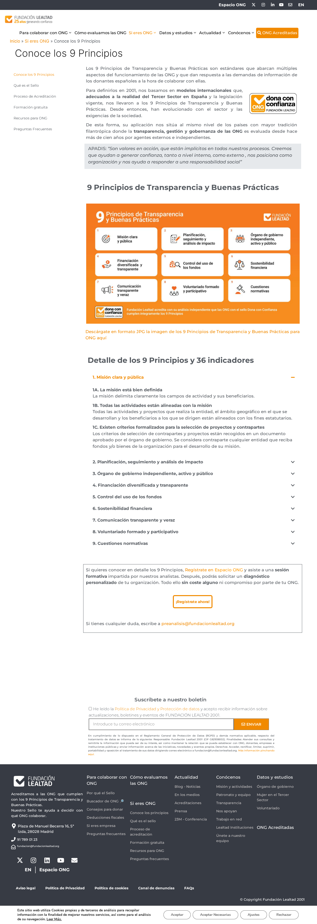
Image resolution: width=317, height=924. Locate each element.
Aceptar (177, 914)
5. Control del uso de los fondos (127, 496)
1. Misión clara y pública (118, 377)
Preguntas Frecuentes (33, 129)
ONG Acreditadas (279, 32)
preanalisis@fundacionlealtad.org (198, 623)
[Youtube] (60, 860)
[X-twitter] (20, 860)
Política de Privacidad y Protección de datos (157, 709)
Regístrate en (214, 569)
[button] (194, 377)
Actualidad (210, 32)
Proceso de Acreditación (35, 96)
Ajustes (254, 914)
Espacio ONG (232, 4)
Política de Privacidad (65, 888)
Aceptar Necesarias (215, 914)
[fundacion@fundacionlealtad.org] (13, 847)
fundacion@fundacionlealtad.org (38, 846)
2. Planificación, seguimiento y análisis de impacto (148, 461)
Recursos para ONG (30, 118)
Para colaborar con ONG (43, 32)
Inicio (15, 41)
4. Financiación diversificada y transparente (140, 485)
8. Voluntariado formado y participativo (135, 531)
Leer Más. (54, 919)
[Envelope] (74, 860)
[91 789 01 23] (13, 839)
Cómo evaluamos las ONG (100, 32)
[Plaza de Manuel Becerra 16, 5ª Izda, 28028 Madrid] (13, 826)
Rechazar (283, 914)
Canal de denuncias (156, 888)
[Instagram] (33, 860)
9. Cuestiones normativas (120, 543)
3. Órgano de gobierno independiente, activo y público (153, 473)
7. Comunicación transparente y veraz (134, 520)
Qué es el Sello (26, 85)
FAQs (189, 888)
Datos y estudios (175, 32)
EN (301, 4)
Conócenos (239, 32)
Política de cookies (111, 888)
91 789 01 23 (27, 839)
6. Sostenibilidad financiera (122, 508)
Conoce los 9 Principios (34, 74)
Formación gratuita (31, 107)
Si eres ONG (140, 32)
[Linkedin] (47, 860)
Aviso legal (25, 888)
